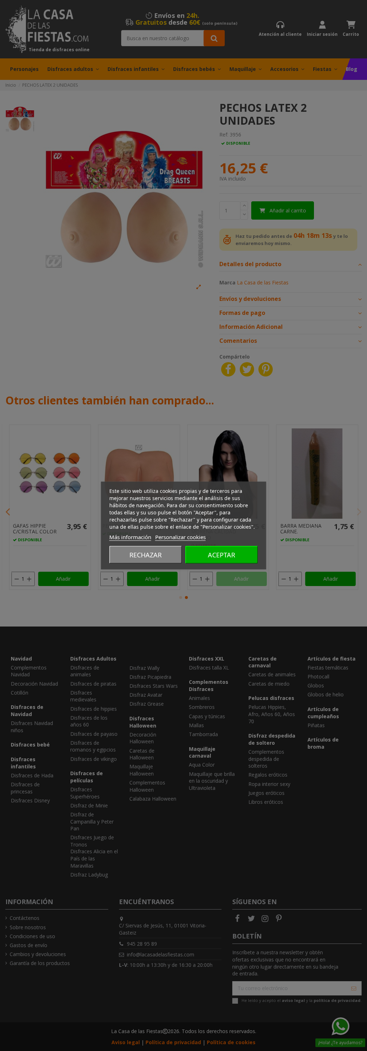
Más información (130, 537)
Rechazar (145, 555)
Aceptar (221, 555)
